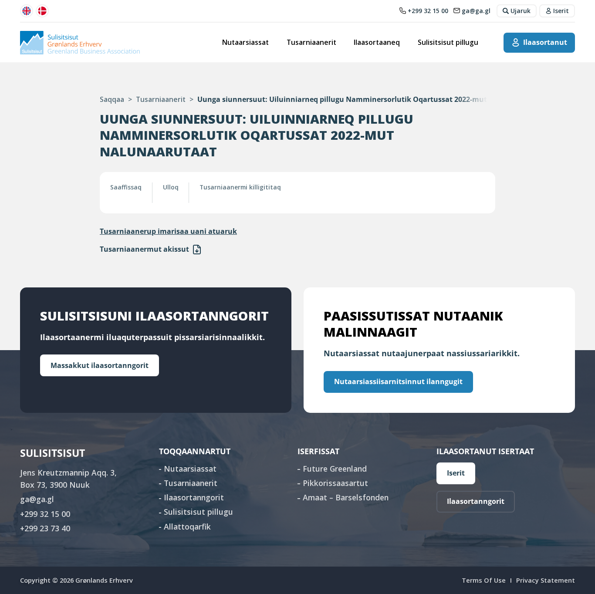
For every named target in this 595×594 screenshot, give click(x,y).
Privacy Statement (545, 580)
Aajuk (197, 249)
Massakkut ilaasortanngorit (100, 365)
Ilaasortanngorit (194, 497)
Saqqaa (112, 99)
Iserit (456, 473)
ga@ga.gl (37, 499)
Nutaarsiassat (245, 42)
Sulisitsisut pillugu (448, 42)
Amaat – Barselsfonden (346, 497)
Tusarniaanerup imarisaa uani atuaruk (168, 231)
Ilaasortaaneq (377, 42)
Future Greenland (335, 468)
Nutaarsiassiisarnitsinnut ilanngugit (398, 381)
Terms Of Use (484, 580)
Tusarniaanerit (311, 42)
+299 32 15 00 (45, 514)
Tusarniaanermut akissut (144, 249)
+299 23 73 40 (45, 528)
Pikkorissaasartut (335, 483)
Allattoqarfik (187, 526)
